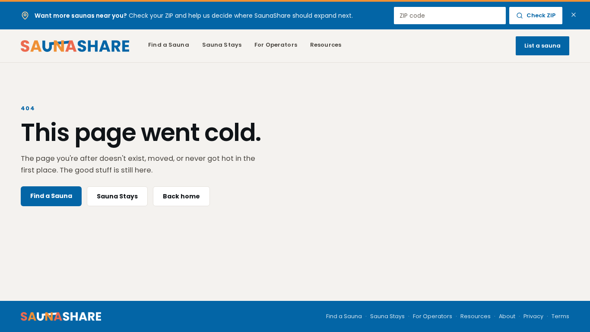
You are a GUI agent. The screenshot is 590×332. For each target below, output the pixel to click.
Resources (325, 45)
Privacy (533, 316)
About (507, 316)
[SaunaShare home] (75, 46)
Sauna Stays (221, 45)
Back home (181, 196)
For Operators (275, 45)
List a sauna (542, 46)
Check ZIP (541, 15)
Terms (560, 316)
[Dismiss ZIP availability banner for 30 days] (573, 14)
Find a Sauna (168, 45)
